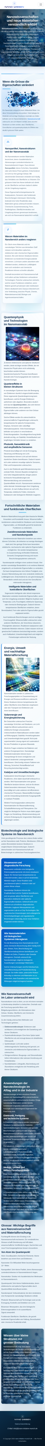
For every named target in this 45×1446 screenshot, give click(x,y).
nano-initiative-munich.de (23, 1438)
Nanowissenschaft (34, 119)
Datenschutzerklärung (22, 1424)
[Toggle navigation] (41, 4)
